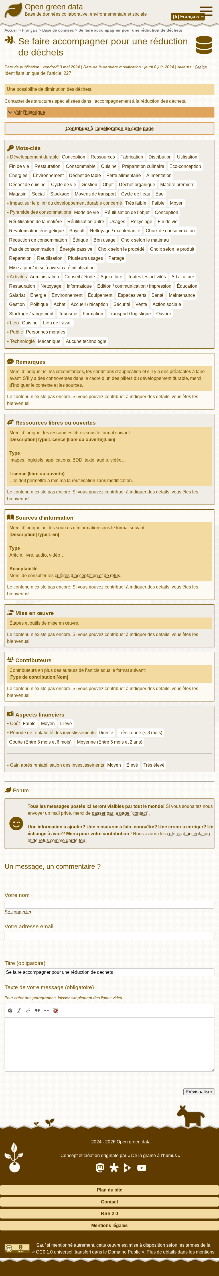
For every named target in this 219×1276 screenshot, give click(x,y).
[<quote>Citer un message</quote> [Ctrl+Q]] (37, 1010)
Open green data (54, 7)
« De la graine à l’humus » (154, 1155)
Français (30, 30)
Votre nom (17, 895)
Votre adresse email (29, 926)
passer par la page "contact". (121, 813)
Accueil (11, 30)
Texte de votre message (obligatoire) (49, 987)
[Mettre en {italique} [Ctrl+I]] (19, 1010)
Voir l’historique (29, 112)
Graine (201, 67)
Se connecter (18, 911)
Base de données (58, 30)
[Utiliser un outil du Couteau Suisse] (55, 1010)
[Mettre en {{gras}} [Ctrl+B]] (10, 1010)
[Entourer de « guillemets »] (46, 1010)
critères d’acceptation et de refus (87, 575)
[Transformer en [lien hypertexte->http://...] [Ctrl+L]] (28, 1010)
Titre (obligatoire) (25, 963)
